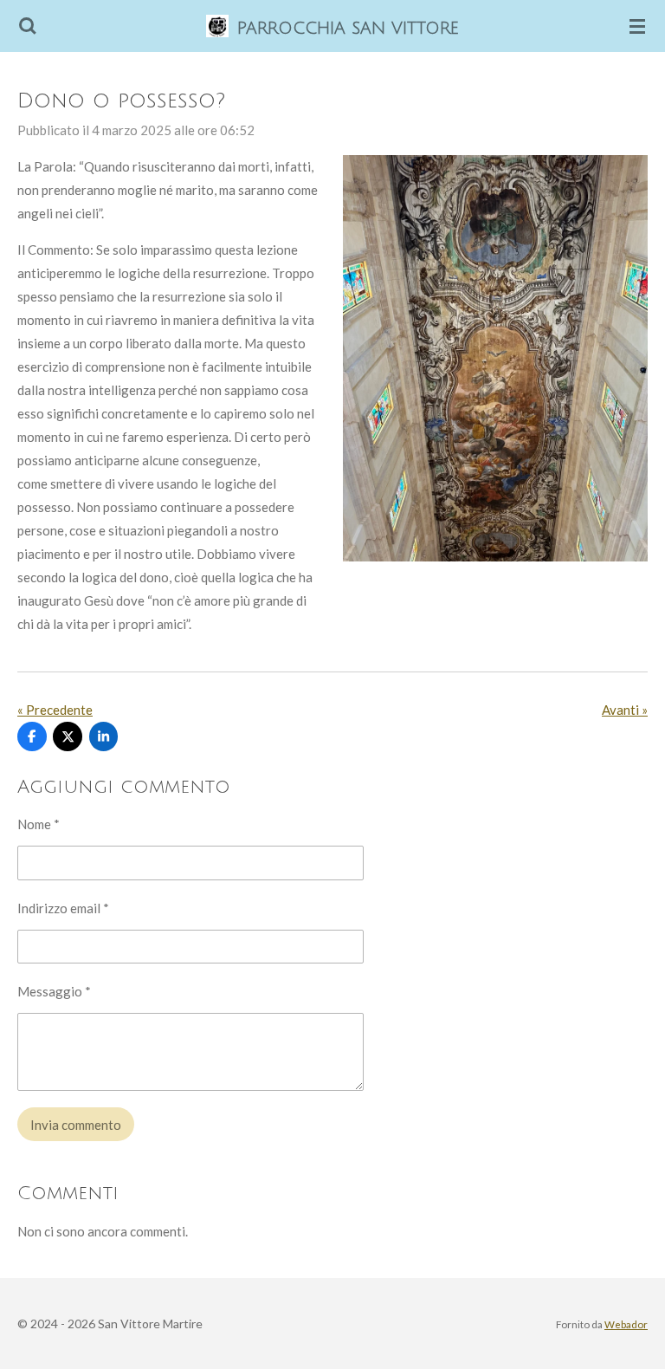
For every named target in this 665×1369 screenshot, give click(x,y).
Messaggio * (54, 991)
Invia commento (75, 1124)
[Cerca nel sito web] (28, 26)
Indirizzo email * (63, 908)
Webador (626, 1324)
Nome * (38, 824)
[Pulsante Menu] (637, 26)
